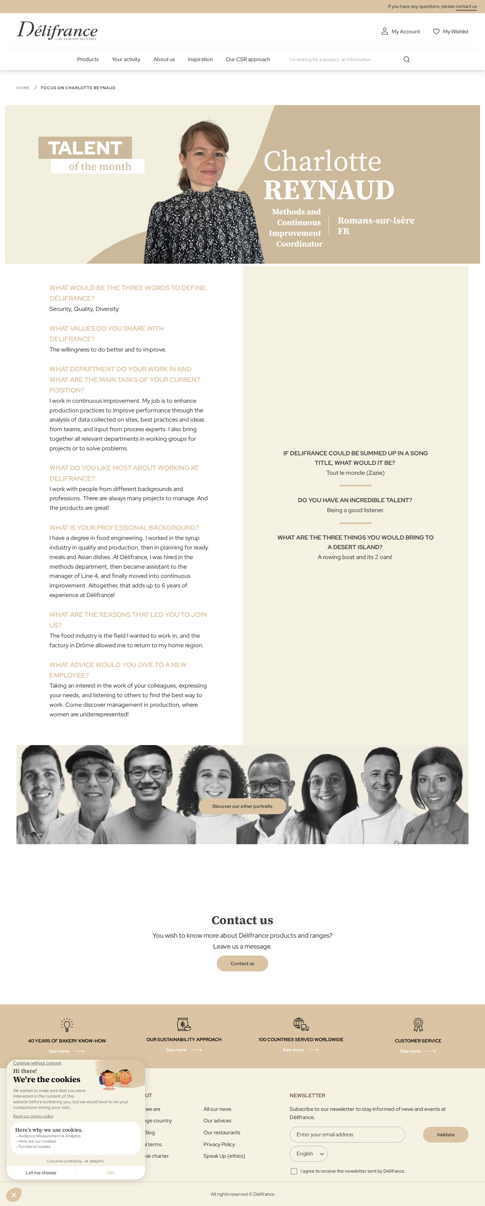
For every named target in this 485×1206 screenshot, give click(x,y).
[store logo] (56, 30)
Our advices (217, 1120)
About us (164, 59)
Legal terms (148, 1144)
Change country (153, 1120)
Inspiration (200, 59)
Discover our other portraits (242, 806)
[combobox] (352, 59)
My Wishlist (456, 31)
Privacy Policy (219, 1144)
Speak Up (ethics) (224, 1155)
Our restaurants (222, 1132)
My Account (406, 31)
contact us (466, 6)
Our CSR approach (248, 59)
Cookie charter (151, 1155)
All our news (217, 1109)
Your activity (126, 59)
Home (23, 88)
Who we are (147, 1109)
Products (88, 59)
